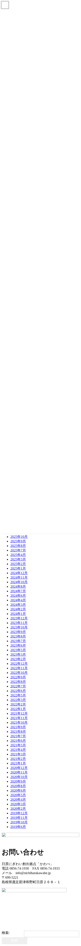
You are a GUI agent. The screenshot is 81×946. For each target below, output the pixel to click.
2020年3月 (18, 804)
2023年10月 (19, 627)
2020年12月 (19, 768)
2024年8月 (18, 586)
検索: (6, 933)
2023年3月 (18, 654)
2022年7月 (18, 686)
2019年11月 (19, 818)
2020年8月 (18, 786)
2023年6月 (18, 645)
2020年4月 (18, 799)
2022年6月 (18, 691)
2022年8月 (18, 682)
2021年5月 (18, 745)
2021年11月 (19, 718)
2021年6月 (18, 740)
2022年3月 (18, 700)
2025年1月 (18, 568)
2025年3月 (18, 559)
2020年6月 (18, 790)
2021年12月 (19, 713)
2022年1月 (18, 709)
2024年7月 (18, 591)
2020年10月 (19, 777)
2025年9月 (18, 541)
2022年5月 (18, 695)
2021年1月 (18, 763)
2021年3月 (18, 754)
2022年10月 (19, 672)
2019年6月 (18, 827)
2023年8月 (18, 636)
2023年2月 (18, 659)
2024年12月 (19, 573)
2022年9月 (18, 677)
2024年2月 (18, 609)
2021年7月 (18, 736)
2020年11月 (19, 772)
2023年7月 (18, 641)
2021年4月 (18, 750)
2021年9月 (18, 727)
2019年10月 (19, 822)
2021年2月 (18, 759)
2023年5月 (18, 650)
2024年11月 (19, 577)
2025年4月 (18, 555)
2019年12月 (19, 813)
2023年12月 (19, 618)
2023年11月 (19, 623)
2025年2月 (18, 564)
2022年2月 (18, 704)
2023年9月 (18, 632)
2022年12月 (19, 663)
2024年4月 (18, 600)
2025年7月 (18, 550)
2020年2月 (18, 808)
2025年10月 (19, 537)
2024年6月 (18, 595)
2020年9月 (18, 781)
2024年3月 (18, 604)
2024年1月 (18, 614)
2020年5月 (18, 795)
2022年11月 (19, 668)
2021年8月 (18, 731)
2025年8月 (18, 546)
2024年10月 (19, 582)
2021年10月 (19, 722)
